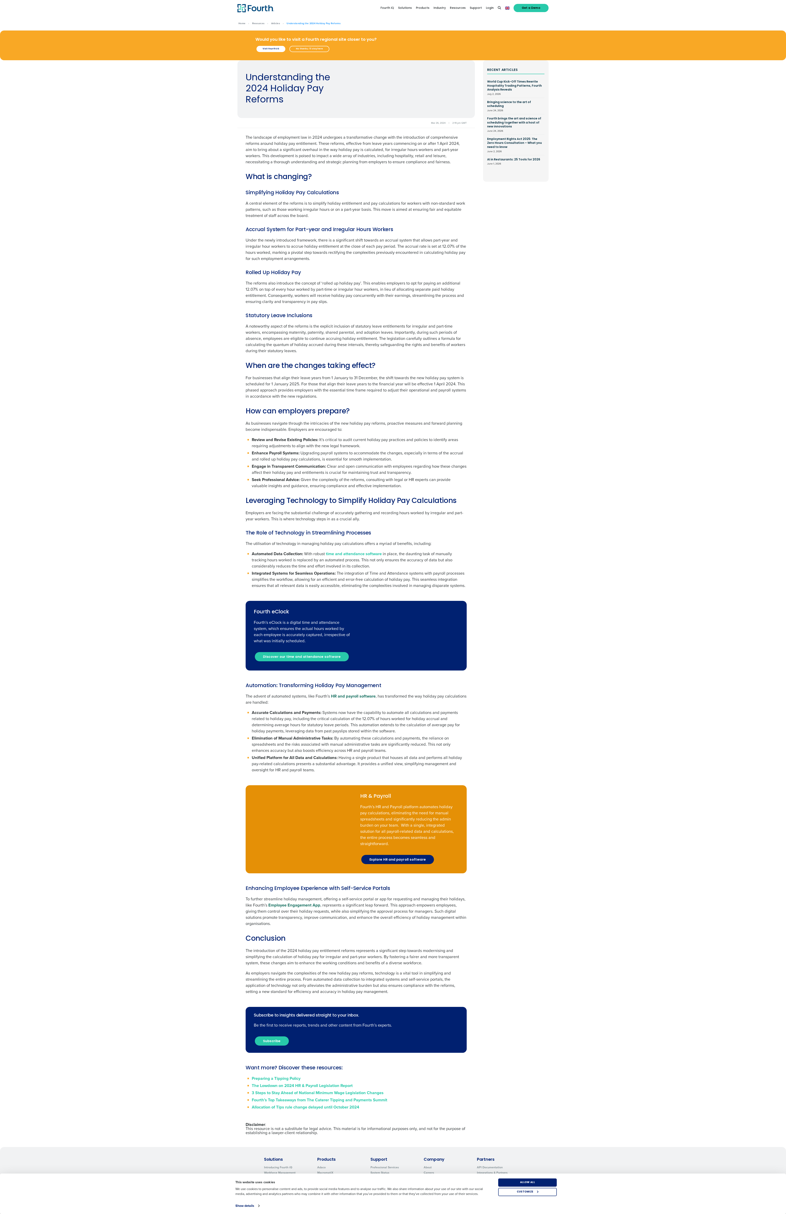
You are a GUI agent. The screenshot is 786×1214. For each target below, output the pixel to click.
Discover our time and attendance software (302, 657)
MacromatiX (325, 1173)
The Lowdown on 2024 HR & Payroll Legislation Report (302, 1085)
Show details (244, 1205)
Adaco (321, 1167)
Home (241, 23)
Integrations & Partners (492, 1173)
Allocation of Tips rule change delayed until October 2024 (305, 1107)
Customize (525, 1192)
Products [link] (422, 8)
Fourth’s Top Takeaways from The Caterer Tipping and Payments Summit (319, 1100)
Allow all (527, 1182)
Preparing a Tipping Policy (276, 1078)
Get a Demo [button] (531, 8)
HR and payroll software (353, 696)
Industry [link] (440, 8)
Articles (275, 23)
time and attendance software (354, 554)
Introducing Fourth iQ (278, 1167)
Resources (258, 23)
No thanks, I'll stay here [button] (309, 49)
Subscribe (272, 1041)
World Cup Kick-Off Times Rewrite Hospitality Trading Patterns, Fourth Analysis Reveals (514, 87)
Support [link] (476, 8)
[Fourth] (255, 8)
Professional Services (384, 1167)
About (428, 1167)
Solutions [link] (405, 8)
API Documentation (490, 1167)
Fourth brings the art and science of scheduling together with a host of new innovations (514, 124)
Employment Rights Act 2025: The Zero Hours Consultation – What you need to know (514, 145)
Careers (429, 1173)
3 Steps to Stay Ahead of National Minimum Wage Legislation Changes (318, 1093)
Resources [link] (458, 8)
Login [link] (490, 8)
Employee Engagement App (294, 905)
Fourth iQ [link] (387, 8)
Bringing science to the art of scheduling (509, 106)
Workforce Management (280, 1173)
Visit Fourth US (271, 49)
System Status (379, 1173)
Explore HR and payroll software (397, 859)
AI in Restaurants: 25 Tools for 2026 (513, 161)
